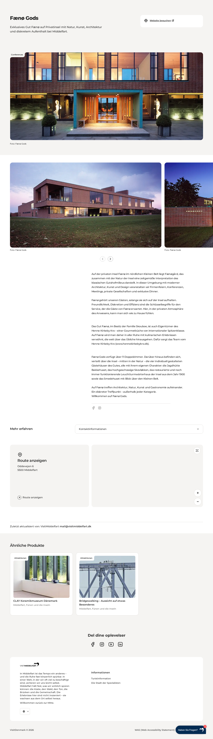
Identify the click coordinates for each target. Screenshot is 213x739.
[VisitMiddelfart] (29, 664)
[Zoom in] (197, 493)
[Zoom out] (197, 501)
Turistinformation (101, 678)
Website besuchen (160, 20)
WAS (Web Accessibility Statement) (155, 730)
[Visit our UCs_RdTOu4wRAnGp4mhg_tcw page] (111, 644)
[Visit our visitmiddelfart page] (92, 644)
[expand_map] (197, 450)
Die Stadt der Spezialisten (106, 683)
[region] (147, 476)
